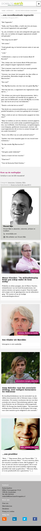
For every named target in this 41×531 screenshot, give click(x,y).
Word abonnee (7, 506)
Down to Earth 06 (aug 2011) (21, 185)
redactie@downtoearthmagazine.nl (13, 496)
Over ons (5, 503)
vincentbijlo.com (11, 234)
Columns (19, 182)
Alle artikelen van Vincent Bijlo (16, 237)
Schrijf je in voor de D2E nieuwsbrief (12, 176)
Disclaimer (5, 509)
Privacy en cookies (8, 511)
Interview (11, 182)
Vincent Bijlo (4, 18)
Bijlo (24, 182)
